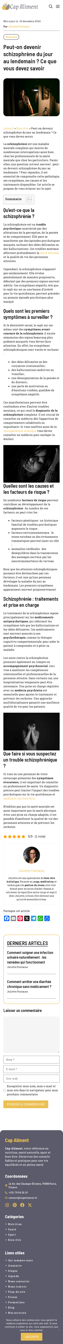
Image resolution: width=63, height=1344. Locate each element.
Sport (12, 1234)
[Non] (58, 1330)
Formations (16, 1302)
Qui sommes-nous (20, 1260)
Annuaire (15, 1265)
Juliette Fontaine (18, 26)
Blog (11, 1307)
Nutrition (15, 1224)
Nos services (17, 1312)
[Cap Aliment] (20, 6)
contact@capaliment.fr (23, 1197)
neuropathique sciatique (19, 431)
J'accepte (31, 1336)
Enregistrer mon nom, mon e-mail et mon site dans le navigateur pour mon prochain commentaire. (32, 1090)
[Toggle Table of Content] (27, 199)
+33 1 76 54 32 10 (18, 1192)
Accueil (8, 128)
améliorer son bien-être (19, 798)
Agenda (13, 1276)
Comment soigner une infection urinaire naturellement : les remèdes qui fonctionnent (30, 957)
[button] (50, 6)
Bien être (11, 37)
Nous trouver (17, 1286)
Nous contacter (19, 1281)
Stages (12, 1270)
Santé (12, 1229)
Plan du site (16, 1291)
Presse (12, 1297)
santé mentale (49, 253)
